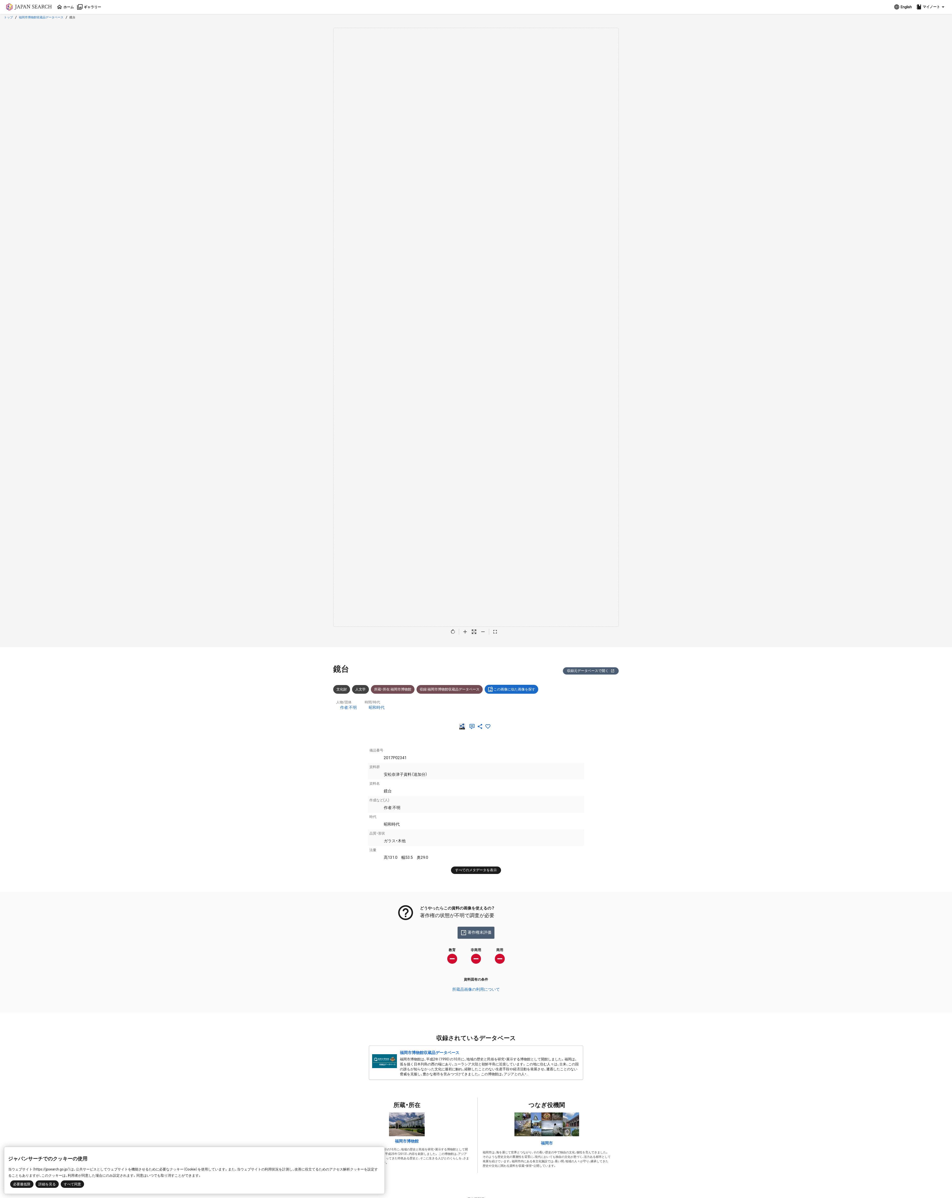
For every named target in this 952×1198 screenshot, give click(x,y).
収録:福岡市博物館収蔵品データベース (449, 689)
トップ (8, 17)
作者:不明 (348, 707)
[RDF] (463, 726)
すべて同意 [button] (72, 1184)
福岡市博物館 (407, 1141)
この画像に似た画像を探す (514, 689)
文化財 (341, 689)
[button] (931, 6)
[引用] (473, 726)
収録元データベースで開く (588, 671)
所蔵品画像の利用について (476, 989)
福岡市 (547, 1143)
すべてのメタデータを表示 (476, 870)
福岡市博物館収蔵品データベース (41, 17)
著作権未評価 (479, 932)
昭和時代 (377, 707)
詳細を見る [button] (47, 1184)
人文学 (360, 689)
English (906, 7)
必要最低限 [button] (21, 1184)
